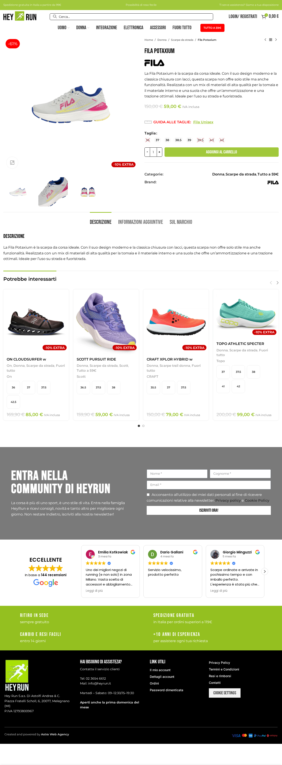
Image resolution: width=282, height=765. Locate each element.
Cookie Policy (257, 500)
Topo (220, 361)
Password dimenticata (166, 690)
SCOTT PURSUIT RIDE (96, 359)
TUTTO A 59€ (212, 27)
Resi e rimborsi (220, 676)
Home (148, 39)
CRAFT (152, 376)
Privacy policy (228, 500)
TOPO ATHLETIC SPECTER (240, 344)
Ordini (154, 683)
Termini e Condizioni (224, 669)
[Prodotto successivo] (276, 40)
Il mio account (160, 670)
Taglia (150, 133)
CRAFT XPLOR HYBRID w (170, 359)
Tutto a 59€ (268, 174)
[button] (271, 282)
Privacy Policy (219, 662)
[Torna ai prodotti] (270, 40)
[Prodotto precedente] (265, 40)
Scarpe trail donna (175, 365)
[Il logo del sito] (19, 16)
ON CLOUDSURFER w (26, 359)
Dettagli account (162, 676)
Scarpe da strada (182, 39)
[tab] (100, 220)
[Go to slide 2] (143, 426)
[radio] (147, 140)
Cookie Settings (224, 693)
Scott (123, 365)
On (9, 365)
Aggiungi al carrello (221, 152)
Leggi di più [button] (94, 591)
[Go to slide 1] (139, 426)
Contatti (215, 683)
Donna (162, 39)
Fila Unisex (203, 122)
